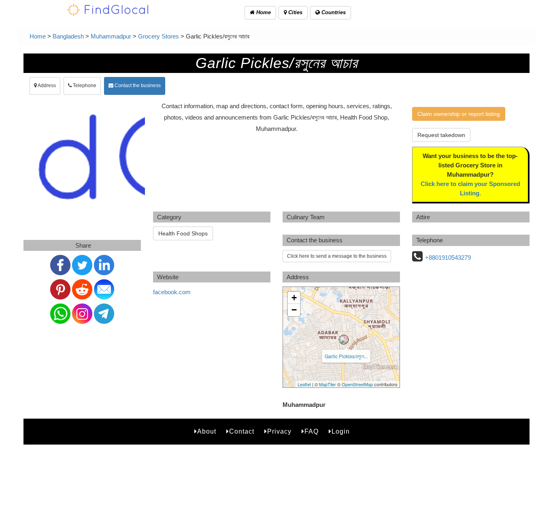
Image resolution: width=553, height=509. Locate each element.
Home (263, 12)
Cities (294, 12)
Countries (333, 12)
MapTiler (327, 384)
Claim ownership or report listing (458, 114)
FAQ (311, 431)
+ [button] (294, 298)
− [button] (294, 310)
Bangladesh (68, 36)
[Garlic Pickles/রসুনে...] (344, 339)
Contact (241, 431)
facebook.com (172, 292)
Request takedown (441, 135)
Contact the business (137, 85)
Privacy (279, 431)
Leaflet (304, 384)
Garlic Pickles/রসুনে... (346, 356)
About (206, 431)
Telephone (84, 85)
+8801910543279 (448, 257)
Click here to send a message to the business (337, 256)
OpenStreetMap (357, 384)
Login (341, 431)
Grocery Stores (158, 36)
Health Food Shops (183, 233)
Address (46, 85)
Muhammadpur (111, 36)
